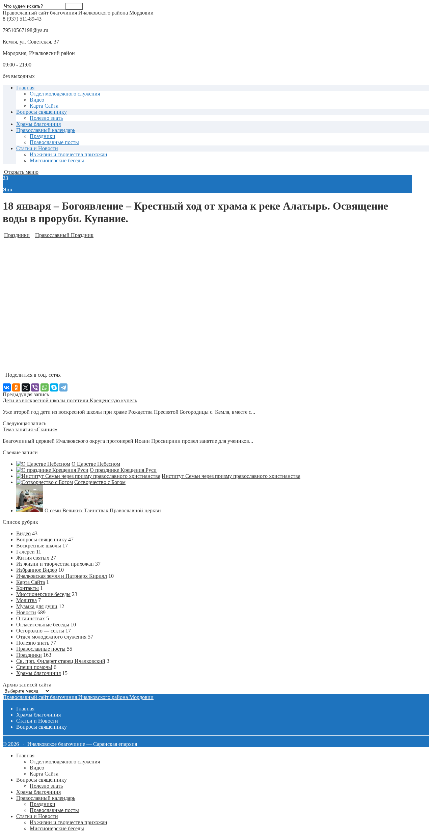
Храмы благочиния (38, 124)
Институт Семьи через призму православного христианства (231, 476)
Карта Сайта (44, 106)
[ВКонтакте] (7, 387)
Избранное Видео (36, 570)
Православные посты (54, 142)
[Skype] (54, 387)
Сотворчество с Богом (100, 482)
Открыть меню (20, 172)
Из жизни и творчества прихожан (68, 154)
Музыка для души (36, 606)
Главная (25, 87)
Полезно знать (46, 118)
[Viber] (35, 387)
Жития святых (32, 558)
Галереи (25, 552)
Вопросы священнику (41, 112)
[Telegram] (63, 387)
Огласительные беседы (42, 624)
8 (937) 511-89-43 (22, 19)
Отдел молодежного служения (65, 94)
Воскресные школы (38, 545)
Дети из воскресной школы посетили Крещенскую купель (70, 400)
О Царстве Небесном (96, 464)
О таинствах (30, 618)
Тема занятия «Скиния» (30, 429)
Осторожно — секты (40, 630)
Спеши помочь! (34, 667)
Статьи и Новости (37, 148)
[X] (26, 387)
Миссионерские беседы (57, 160)
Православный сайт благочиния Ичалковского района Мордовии (78, 13)
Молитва (26, 600)
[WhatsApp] (44, 387)
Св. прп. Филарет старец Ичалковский (60, 661)
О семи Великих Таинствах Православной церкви (103, 510)
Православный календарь (45, 130)
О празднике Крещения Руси (123, 470)
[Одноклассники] (16, 387)
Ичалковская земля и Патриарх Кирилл (61, 576)
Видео (37, 100)
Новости (26, 612)
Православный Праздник (64, 235)
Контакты (27, 588)
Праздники (42, 136)
